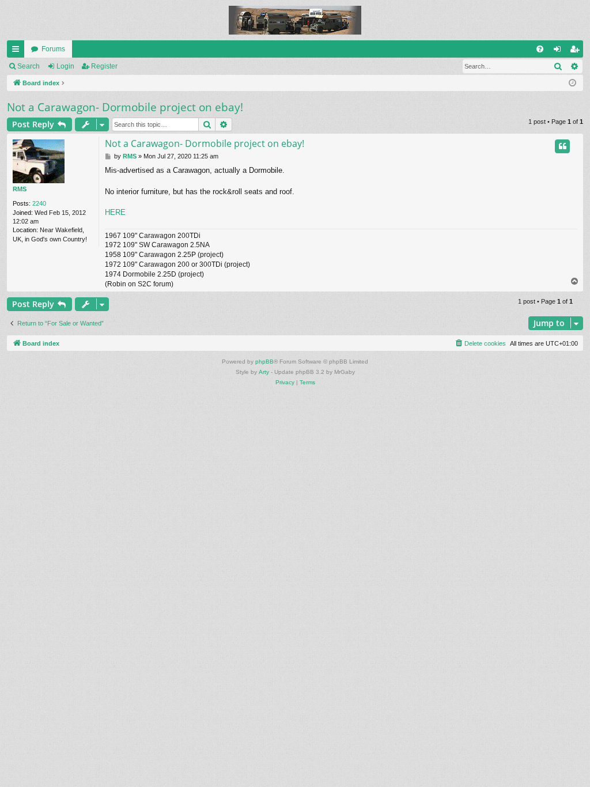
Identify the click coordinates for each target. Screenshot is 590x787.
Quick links (18, 51)
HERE (115, 212)
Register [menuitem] (576, 51)
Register (104, 66)
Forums (53, 49)
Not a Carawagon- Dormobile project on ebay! (125, 107)
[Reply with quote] (562, 146)
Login (65, 66)
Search (28, 66)
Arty (264, 372)
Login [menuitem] (559, 51)
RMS (20, 189)
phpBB (264, 361)
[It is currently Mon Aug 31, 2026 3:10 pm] (572, 83)
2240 (39, 203)
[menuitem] (540, 49)
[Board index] (295, 20)
